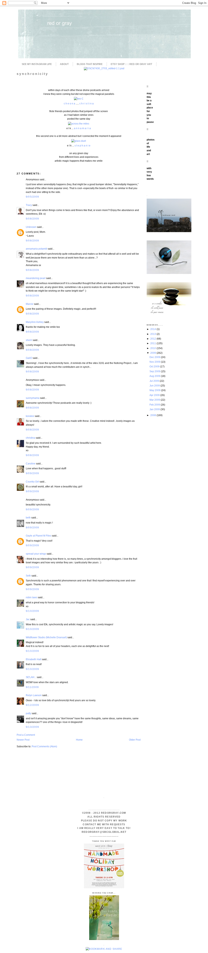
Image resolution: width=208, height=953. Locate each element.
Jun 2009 (155, 385)
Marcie (29, 304)
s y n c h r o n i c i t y (32, 74)
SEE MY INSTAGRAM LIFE (37, 64)
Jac (28, 619)
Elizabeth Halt (33, 659)
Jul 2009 (155, 381)
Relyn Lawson (34, 695)
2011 (153, 343)
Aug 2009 (155, 376)
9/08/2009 (32, 218)
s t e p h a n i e (82, 145)
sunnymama (32, 398)
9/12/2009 (32, 705)
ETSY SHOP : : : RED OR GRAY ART (131, 64)
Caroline (30, 463)
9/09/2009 (32, 473)
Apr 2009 (155, 395)
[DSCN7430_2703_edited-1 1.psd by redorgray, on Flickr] (104, 68)
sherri (29, 340)
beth (28, 517)
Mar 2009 (155, 399)
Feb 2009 (155, 404)
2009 (153, 353)
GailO (29, 358)
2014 (153, 329)
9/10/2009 (32, 611)
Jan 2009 (155, 409)
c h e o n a (70, 103)
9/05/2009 (32, 196)
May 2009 (155, 390)
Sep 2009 (155, 371)
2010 (153, 348)
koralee (30, 416)
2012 (153, 338)
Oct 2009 (155, 366)
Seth (28, 575)
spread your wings (36, 553)
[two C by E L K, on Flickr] (78, 98)
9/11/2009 (32, 687)
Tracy (29, 205)
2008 (153, 415)
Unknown (31, 227)
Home (79, 739)
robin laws (31, 597)
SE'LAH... (31, 677)
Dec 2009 (155, 357)
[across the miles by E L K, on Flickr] (78, 123)
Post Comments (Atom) (44, 746)
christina (30, 437)
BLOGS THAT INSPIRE (90, 64)
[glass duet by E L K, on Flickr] (78, 141)
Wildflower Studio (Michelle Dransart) (46, 637)
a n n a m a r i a (82, 128)
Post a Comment (26, 734)
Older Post (135, 739)
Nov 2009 (155, 361)
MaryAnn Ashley (35, 322)
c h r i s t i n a (86, 103)
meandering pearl (36, 278)
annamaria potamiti (36, 248)
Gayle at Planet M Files (38, 535)
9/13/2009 (32, 727)
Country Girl (32, 481)
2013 (153, 334)
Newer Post (23, 739)
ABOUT (64, 64)
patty (28, 713)
